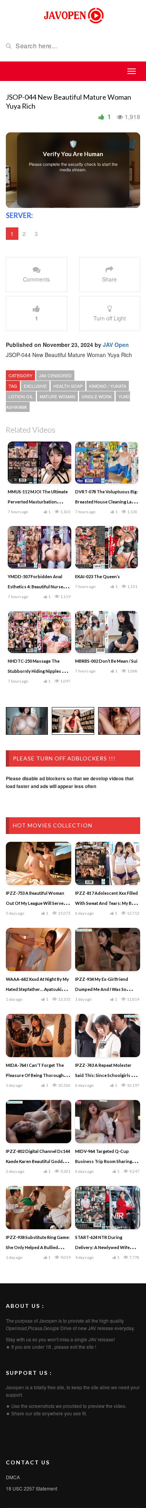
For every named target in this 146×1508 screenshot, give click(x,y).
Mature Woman (57, 396)
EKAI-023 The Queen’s (97, 576)
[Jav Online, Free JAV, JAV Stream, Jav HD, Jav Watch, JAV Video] (73, 15)
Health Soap (68, 386)
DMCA (13, 1477)
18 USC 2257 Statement (31, 1488)
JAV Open (116, 344)
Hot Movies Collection (52, 825)
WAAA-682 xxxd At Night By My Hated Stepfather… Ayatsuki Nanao (37, 989)
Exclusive (35, 386)
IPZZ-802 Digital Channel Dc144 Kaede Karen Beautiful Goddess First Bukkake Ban (38, 1161)
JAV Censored (55, 375)
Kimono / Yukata (107, 386)
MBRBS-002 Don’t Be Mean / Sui (106, 660)
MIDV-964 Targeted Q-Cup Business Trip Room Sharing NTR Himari (103, 1161)
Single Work (97, 396)
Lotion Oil (21, 396)
